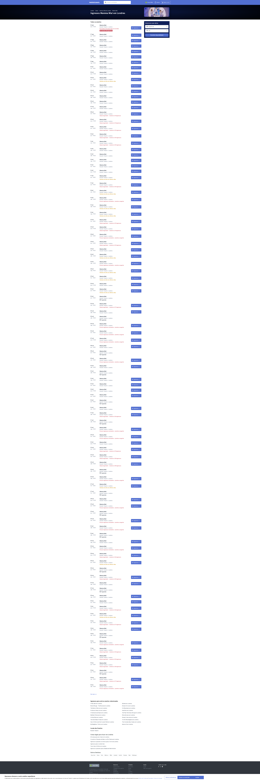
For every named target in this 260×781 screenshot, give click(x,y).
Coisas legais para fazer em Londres (101, 734)
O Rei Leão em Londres (96, 703)
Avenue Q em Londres (127, 724)
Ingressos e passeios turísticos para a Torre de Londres (104, 741)
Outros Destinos (95, 752)
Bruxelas (125, 755)
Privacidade (116, 773)
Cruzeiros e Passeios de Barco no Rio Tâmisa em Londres (104, 739)
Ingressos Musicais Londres (105, 10)
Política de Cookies (142, 778)
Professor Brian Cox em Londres (98, 710)
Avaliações (115, 771)
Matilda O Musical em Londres (97, 715)
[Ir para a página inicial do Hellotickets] (94, 2)
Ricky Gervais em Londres (128, 715)
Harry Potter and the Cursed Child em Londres (102, 722)
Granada (130, 773)
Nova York (93, 755)
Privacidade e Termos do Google (155, 778)
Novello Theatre (94, 730)
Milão (111, 755)
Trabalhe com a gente (118, 768)
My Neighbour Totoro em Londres (98, 724)
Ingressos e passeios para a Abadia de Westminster (103, 748)
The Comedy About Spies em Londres (131, 722)
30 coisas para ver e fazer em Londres (99, 737)
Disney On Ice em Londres (128, 705)
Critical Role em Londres (96, 717)
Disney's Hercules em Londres (129, 717)
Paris (102, 755)
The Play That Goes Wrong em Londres (131, 712)
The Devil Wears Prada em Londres (99, 719)
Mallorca (106, 755)
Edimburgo (134, 755)
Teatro (96, 10)
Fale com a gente (147, 768)
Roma (98, 755)
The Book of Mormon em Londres (98, 708)
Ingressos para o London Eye (97, 744)
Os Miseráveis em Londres (128, 708)
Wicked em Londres (127, 703)
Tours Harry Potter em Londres (98, 746)
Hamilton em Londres (127, 710)
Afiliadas (115, 770)
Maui (129, 755)
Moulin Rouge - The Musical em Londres (100, 705)
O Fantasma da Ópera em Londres (98, 712)
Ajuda (144, 766)
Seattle (120, 755)
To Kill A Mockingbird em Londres (130, 719)
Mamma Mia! (114, 10)
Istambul (115, 755)
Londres (92, 10)
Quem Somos (116, 766)
